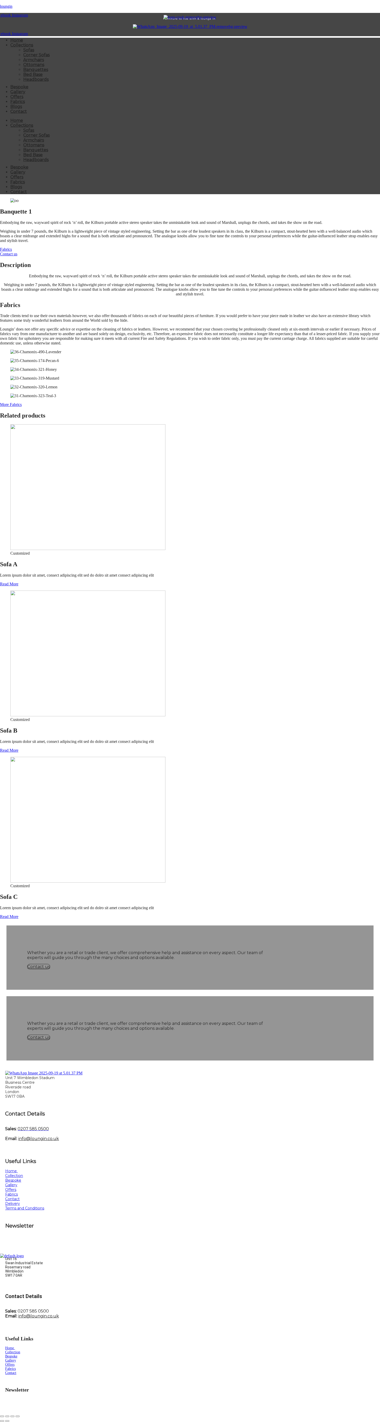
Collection (14, 1175)
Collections (21, 45)
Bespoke (19, 86)
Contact (18, 111)
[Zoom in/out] (2, 1416)
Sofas (28, 50)
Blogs (16, 106)
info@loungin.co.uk (38, 1138)
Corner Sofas (36, 54)
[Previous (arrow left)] (2, 1421)
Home (16, 40)
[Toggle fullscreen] (7, 1416)
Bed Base (33, 74)
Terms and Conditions (24, 1208)
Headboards (36, 79)
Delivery (12, 1203)
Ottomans (33, 64)
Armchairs (33, 59)
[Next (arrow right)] (7, 1421)
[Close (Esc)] (18, 1416)
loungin (6, 6)
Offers (16, 96)
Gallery (17, 91)
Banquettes (35, 69)
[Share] (12, 1416)
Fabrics (17, 101)
